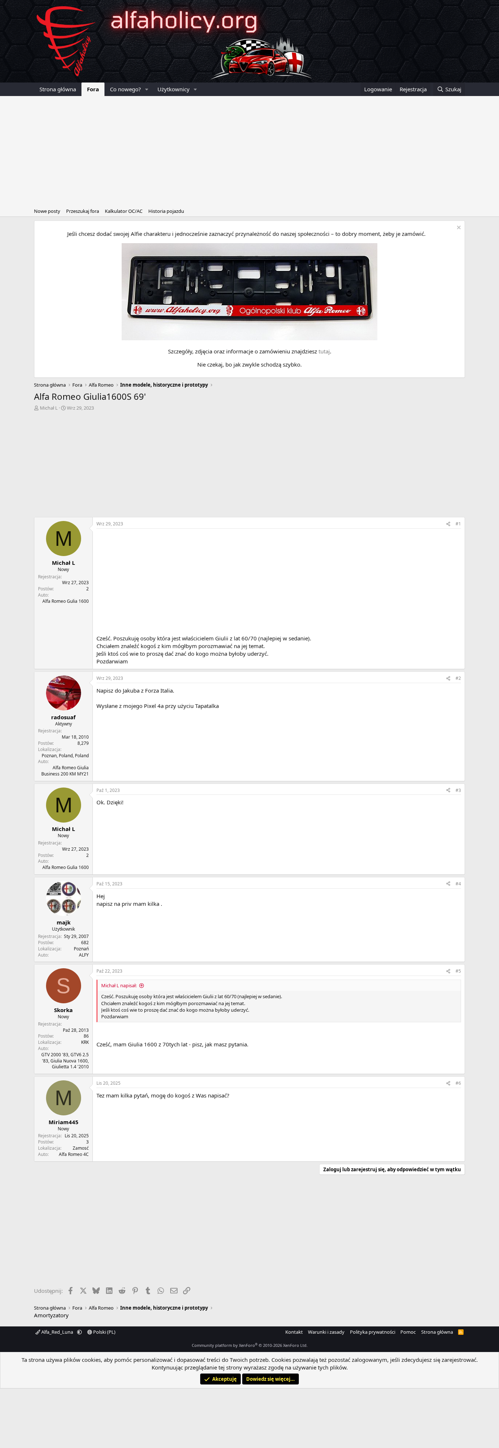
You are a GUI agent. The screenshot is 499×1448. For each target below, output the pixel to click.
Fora (93, 89)
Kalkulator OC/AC (123, 211)
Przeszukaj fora (82, 211)
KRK (85, 1042)
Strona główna (57, 89)
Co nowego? (125, 89)
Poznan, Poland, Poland (65, 755)
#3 (458, 790)
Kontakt (294, 1332)
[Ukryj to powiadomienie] (458, 228)
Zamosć (81, 1148)
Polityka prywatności (372, 1332)
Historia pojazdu (166, 211)
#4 (458, 884)
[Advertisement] (249, 151)
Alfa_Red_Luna (57, 1332)
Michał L (49, 408)
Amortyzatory (51, 1315)
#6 (458, 1083)
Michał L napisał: (119, 985)
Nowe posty (47, 211)
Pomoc (408, 1332)
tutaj (324, 351)
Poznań (81, 949)
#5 (458, 971)
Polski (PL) (103, 1332)
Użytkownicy (173, 89)
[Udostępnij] (448, 524)
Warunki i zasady (326, 1332)
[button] (147, 89)
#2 (458, 678)
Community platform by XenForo (250, 1345)
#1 (458, 524)
